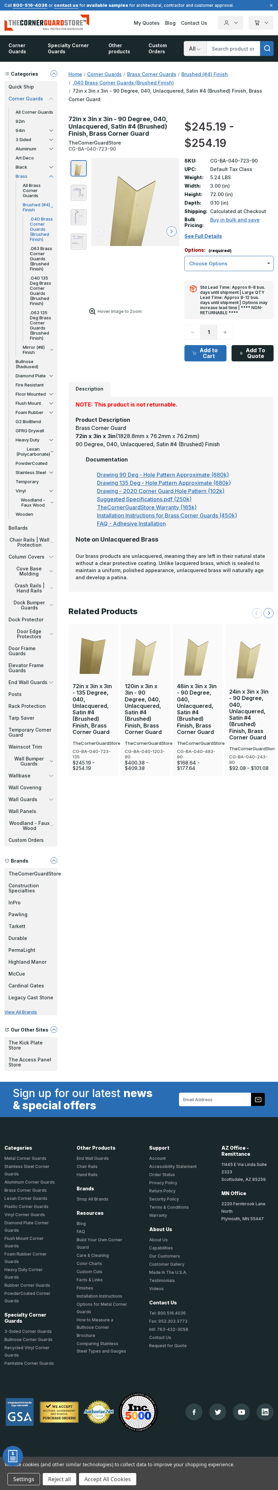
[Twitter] (217, 1412)
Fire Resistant (30, 385)
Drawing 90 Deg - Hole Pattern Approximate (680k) (163, 474)
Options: (208, 250)
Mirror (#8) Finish (34, 349)
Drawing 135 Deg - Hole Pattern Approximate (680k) (164, 482)
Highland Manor (27, 962)
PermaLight (21, 950)
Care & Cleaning (93, 1255)
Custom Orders (157, 48)
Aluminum (26, 148)
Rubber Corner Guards (27, 1285)
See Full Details (203, 236)
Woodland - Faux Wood (33, 502)
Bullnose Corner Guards (28, 1339)
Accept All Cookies (107, 1479)
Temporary (27, 481)
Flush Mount (28, 403)
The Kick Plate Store (25, 1045)
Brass (21, 176)
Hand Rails (87, 1174)
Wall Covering (24, 787)
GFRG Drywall (30, 430)
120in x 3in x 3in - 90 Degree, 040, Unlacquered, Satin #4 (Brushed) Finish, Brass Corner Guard (143, 709)
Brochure (86, 1335)
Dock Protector (25, 619)
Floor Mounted (31, 394)
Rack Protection (27, 706)
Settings (23, 1479)
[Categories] (54, 73)
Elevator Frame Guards (26, 667)
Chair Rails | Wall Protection (29, 542)
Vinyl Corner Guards (24, 1214)
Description (89, 389)
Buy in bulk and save (235, 220)
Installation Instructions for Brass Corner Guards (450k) (167, 515)
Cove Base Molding (29, 571)
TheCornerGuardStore (32, 873)
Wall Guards (22, 799)
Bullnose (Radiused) (27, 364)
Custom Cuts (89, 1271)
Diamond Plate (31, 375)
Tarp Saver (21, 718)
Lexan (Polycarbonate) (33, 451)
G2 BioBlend (28, 421)
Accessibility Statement (173, 1166)
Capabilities (161, 1247)
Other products (119, 48)
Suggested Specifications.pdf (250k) (144, 499)
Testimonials (162, 1280)
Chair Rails (87, 1166)
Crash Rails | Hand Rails (29, 588)
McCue (16, 974)
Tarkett (16, 926)
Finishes (85, 1287)
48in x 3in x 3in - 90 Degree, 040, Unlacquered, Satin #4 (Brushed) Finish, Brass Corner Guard (197, 709)
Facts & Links (90, 1279)
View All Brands (20, 1012)
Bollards (18, 528)
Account (230, 22)
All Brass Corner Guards (32, 190)
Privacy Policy (163, 1182)
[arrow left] (99, 231)
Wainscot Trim (25, 747)
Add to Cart (209, 353)
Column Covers (26, 557)
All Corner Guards (34, 112)
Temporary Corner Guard (29, 732)
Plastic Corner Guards (26, 1206)
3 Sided (23, 139)
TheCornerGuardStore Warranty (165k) (147, 507)
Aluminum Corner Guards (29, 1182)
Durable (17, 938)
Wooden (24, 514)
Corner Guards (17, 48)
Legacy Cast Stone (30, 997)
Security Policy (164, 1199)
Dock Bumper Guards (29, 605)
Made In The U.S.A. (168, 1272)
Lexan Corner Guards (25, 1198)
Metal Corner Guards (25, 1158)
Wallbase (19, 775)
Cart (261, 22)
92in (20, 121)
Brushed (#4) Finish (36, 207)
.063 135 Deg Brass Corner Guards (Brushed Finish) (40, 325)
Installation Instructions (99, 1296)
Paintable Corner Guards (29, 1363)
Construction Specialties (23, 888)
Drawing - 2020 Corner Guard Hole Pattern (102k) (160, 491)
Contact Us (194, 23)
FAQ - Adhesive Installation (131, 523)
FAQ (81, 1231)
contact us (66, 5)
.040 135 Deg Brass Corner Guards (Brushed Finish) (40, 290)
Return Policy (162, 1190)
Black (21, 167)
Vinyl (21, 490)
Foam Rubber (29, 412)
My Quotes (147, 23)
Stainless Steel (31, 472)
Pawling (17, 914)
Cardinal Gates (26, 985)
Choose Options (93, 641)
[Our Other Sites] (54, 1029)
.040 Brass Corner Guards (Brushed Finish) (41, 229)
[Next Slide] (268, 613)
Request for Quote (168, 1345)
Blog (170, 23)
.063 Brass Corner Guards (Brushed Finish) (41, 258)
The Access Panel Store (29, 1062)
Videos (156, 1288)
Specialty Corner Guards (68, 48)
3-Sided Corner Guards (28, 1331)
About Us (158, 1239)
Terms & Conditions (169, 1207)
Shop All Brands (92, 1199)
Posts (15, 694)
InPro (14, 902)
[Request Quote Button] (13, 1456)
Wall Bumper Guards (29, 761)
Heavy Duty (27, 439)
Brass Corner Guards (25, 1190)
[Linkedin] (265, 1412)
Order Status (162, 1174)
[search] (267, 48)
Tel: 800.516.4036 (167, 1313)
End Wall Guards (27, 682)
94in (20, 130)
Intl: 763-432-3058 (168, 1329)
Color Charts (89, 1263)
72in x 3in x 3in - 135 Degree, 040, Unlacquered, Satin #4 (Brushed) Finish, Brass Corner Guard (92, 709)
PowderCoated (31, 463)
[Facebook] (194, 1412)
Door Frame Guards (22, 650)
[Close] (270, 5)
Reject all (59, 1479)
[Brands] (54, 860)
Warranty (158, 1215)
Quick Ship (21, 87)
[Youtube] (241, 1412)
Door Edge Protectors (29, 633)
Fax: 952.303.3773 (168, 1321)
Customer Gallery (166, 1264)
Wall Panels (22, 811)
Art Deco (25, 158)
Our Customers (164, 1256)
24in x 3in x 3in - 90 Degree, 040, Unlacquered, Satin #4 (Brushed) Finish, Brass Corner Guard (249, 714)
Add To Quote (255, 353)
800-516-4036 (30, 5)
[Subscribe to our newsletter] (258, 1099)
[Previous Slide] (257, 613)
